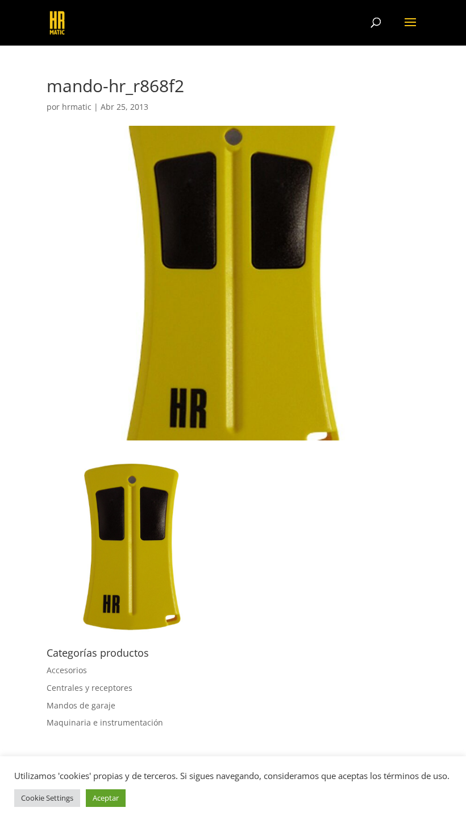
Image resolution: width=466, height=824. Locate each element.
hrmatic (76, 106)
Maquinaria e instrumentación (105, 722)
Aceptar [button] (106, 798)
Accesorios (67, 670)
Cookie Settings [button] (47, 798)
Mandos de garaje (81, 705)
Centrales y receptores (89, 687)
